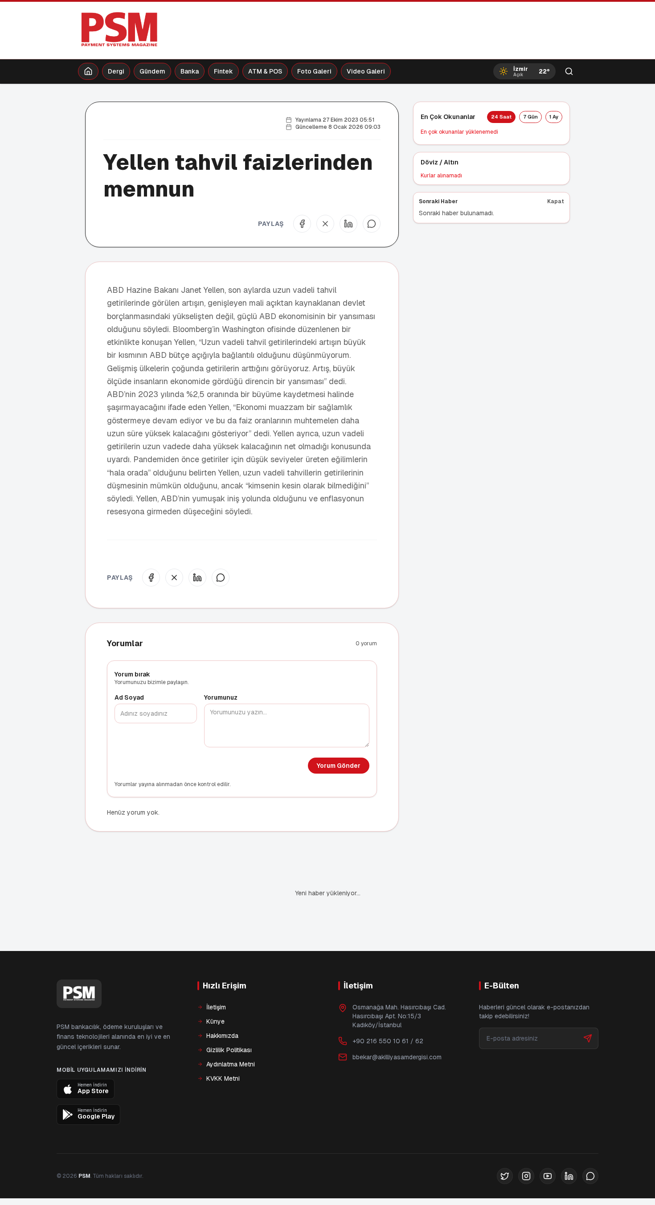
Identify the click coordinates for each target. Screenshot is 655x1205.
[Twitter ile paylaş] (325, 224)
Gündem (152, 71)
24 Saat (501, 117)
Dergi (116, 71)
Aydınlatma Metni (230, 1034)
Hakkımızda (222, 1005)
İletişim (216, 977)
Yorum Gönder (338, 766)
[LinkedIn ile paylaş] (348, 224)
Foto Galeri (314, 71)
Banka (189, 71)
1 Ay (553, 117)
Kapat (555, 201)
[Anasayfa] (88, 71)
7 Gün (530, 117)
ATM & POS (265, 71)
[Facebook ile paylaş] (302, 224)
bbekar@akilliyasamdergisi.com (397, 1027)
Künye (215, 991)
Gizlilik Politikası (229, 1020)
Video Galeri (366, 71)
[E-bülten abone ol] (588, 1008)
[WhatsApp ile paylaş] (372, 224)
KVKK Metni (223, 1048)
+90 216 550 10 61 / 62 (387, 1011)
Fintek (223, 71)
